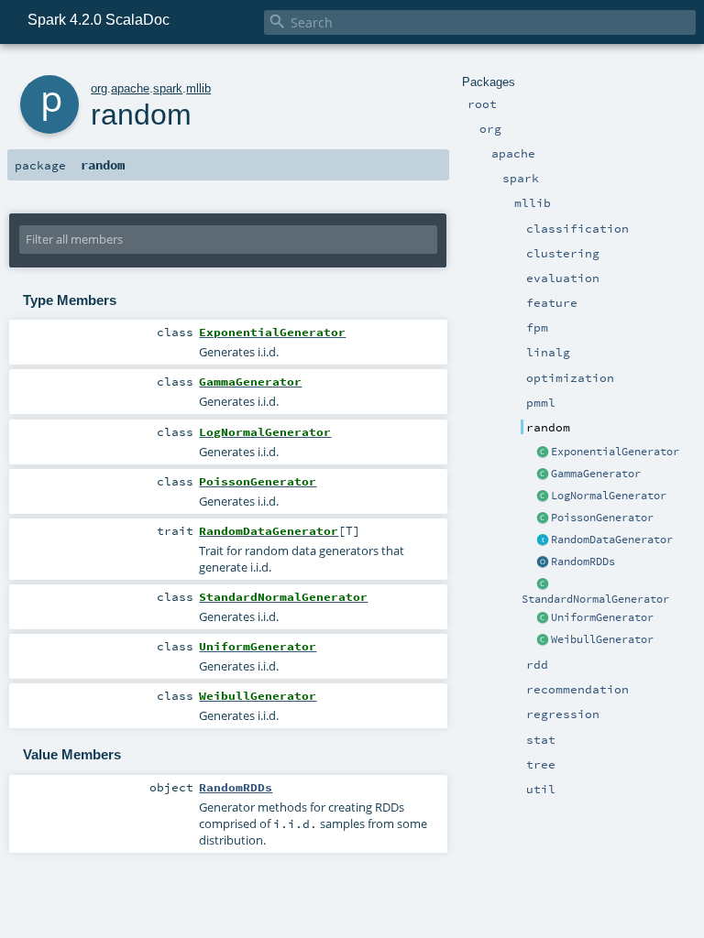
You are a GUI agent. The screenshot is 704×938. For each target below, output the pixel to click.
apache (130, 88)
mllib (198, 88)
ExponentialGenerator (615, 451)
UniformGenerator (602, 617)
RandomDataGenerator (612, 539)
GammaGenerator (596, 473)
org (99, 88)
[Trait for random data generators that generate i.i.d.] (542, 540)
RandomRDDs (583, 561)
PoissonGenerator (602, 517)
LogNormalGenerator (608, 495)
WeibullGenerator (602, 639)
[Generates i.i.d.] (542, 452)
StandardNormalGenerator (595, 599)
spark (167, 88)
